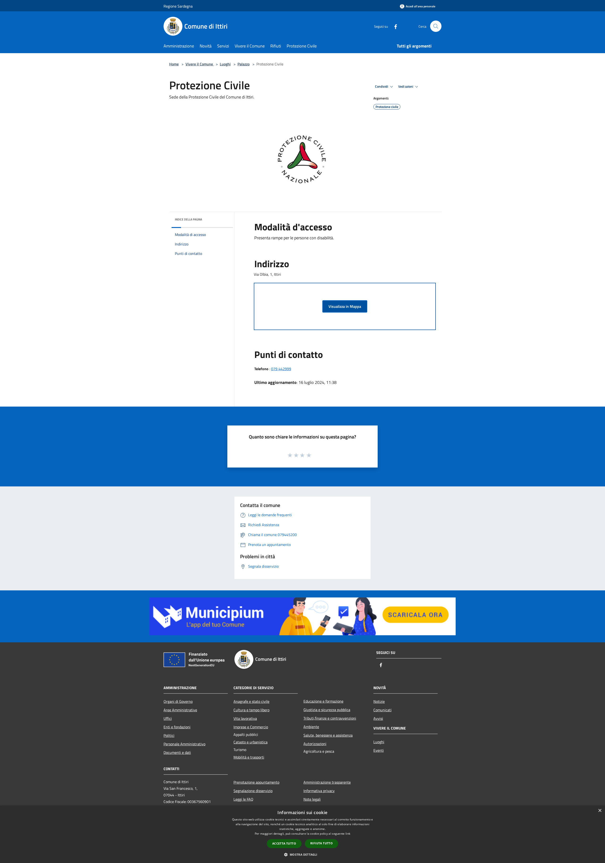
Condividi (382, 86)
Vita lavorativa (245, 718)
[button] (302, 854)
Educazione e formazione (323, 701)
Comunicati (382, 710)
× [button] (599, 810)
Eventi (378, 750)
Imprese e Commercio (250, 727)
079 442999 (281, 369)
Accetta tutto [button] (284, 844)
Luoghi (225, 64)
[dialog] (302, 834)
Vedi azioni (406, 86)
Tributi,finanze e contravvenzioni (329, 718)
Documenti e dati (177, 752)
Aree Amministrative (180, 710)
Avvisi (378, 718)
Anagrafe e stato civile (251, 701)
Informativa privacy (319, 791)
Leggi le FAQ (243, 799)
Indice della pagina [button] (188, 219)
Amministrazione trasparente (327, 782)
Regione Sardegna (178, 6)
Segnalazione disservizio (252, 791)
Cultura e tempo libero (251, 710)
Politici (169, 735)
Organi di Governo (178, 701)
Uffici (168, 718)
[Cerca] (435, 26)
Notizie (379, 701)
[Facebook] (393, 26)
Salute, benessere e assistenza (328, 735)
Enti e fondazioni (177, 727)
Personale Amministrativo (184, 744)
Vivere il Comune (200, 64)
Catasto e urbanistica (250, 742)
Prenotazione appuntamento (256, 782)
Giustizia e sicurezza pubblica (326, 710)
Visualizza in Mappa (344, 306)
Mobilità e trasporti (248, 757)
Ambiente (311, 727)
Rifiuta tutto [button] (321, 843)
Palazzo (244, 64)
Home (174, 64)
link (348, 834)
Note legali (312, 799)
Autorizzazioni (314, 744)
